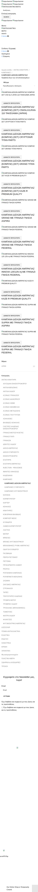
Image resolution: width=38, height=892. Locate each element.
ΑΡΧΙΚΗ (5, 808)
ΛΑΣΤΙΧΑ (6, 530)
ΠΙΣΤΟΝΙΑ (7, 561)
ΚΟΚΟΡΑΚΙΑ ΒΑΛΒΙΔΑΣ (12, 514)
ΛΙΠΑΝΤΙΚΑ (6, 651)
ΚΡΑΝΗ (4, 647)
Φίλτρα (6, 82)
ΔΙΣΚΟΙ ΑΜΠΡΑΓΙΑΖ (10, 448)
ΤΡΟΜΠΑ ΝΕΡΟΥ (9, 600)
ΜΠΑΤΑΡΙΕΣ (6, 779)
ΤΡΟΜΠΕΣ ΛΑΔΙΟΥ (10, 604)
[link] (19, 851)
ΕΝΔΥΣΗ (5, 639)
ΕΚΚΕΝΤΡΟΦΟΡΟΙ (10, 456)
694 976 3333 (6, 837)
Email (4, 686)
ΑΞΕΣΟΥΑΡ (6, 627)
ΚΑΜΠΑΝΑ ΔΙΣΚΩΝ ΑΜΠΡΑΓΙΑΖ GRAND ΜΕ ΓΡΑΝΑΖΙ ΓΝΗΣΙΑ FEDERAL (18, 244)
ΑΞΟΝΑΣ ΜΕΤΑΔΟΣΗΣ (11, 411)
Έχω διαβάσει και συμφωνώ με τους (18, 703)
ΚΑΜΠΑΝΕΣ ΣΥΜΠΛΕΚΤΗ (14, 487)
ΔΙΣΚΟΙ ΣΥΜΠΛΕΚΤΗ (11, 452)
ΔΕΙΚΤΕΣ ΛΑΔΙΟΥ (9, 444)
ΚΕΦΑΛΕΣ (7, 507)
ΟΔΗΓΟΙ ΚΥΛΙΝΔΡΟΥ (11, 549)
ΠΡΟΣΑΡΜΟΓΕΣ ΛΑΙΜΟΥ (12, 565)
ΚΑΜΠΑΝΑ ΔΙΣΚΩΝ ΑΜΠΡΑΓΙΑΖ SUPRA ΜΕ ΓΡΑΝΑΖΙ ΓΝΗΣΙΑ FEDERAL (18, 349)
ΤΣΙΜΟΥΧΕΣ (7, 612)
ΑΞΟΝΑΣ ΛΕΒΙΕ (9, 403)
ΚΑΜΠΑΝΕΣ (7, 479)
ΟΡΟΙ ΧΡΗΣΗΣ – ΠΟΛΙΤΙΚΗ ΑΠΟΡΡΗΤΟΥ (17, 812)
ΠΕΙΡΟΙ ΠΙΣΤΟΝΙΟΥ (10, 557)
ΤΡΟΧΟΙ (5, 666)
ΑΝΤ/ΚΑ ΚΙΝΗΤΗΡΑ (9, 380)
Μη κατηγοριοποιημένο (10, 655)
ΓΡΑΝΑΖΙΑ (7, 440)
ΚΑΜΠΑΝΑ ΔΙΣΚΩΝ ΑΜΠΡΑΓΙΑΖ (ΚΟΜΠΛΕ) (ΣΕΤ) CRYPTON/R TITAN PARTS (18, 137)
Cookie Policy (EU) (8, 824)
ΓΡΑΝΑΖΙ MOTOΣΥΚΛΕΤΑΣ (13, 433)
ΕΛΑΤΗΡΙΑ (7, 460)
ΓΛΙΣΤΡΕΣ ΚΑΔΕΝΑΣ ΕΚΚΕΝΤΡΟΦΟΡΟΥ (11, 428)
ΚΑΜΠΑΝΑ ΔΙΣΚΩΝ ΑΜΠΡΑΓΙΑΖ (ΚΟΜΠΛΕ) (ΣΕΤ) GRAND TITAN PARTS (18, 164)
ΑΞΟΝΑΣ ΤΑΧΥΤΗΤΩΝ (11, 415)
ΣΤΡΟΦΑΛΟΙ (8, 588)
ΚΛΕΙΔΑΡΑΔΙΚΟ (7, 798)
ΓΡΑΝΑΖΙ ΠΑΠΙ (8, 436)
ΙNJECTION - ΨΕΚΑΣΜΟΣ (12, 468)
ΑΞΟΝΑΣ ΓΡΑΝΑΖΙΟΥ (11, 395)
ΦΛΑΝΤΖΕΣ (7, 619)
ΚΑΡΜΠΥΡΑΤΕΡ (9, 499)
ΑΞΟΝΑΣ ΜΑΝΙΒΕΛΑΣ (11, 407)
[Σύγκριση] (4, 98)
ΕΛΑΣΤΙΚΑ (6, 635)
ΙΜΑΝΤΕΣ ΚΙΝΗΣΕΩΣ (11, 472)
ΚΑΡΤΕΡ (6, 503)
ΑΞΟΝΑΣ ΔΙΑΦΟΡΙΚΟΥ (11, 399)
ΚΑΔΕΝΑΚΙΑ (7, 475)
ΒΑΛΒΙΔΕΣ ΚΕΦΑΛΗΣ (11, 423)
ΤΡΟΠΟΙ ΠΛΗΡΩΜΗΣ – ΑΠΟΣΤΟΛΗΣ (15, 816)
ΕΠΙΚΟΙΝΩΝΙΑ (7, 820)
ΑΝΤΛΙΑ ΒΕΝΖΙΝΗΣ (10, 387)
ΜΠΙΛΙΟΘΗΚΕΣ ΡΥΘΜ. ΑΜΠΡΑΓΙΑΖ (16, 545)
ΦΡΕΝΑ (4, 794)
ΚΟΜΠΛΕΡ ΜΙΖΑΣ (10, 518)
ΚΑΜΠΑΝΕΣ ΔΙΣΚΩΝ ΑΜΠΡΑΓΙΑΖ (18, 483)
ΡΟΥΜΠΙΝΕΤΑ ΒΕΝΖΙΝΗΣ (12, 577)
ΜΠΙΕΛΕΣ (6, 538)
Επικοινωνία (19, 740)
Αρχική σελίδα (7, 70)
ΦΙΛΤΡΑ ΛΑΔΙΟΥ (9, 616)
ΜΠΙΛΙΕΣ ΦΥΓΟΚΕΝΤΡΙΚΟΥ (13, 542)
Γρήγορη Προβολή (9, 98)
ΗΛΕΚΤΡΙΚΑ (6, 643)
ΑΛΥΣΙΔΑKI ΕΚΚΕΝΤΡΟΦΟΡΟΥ (15, 384)
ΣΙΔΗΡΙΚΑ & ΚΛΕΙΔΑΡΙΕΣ (11, 662)
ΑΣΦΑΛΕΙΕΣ (7, 419)
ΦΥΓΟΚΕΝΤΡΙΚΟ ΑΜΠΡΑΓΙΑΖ (14, 623)
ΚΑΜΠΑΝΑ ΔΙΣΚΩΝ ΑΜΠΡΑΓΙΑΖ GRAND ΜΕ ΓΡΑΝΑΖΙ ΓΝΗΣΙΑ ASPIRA (18, 218)
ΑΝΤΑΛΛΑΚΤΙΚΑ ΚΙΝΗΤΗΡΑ (12, 756)
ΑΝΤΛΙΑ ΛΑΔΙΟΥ (9, 391)
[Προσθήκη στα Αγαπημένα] (15, 98)
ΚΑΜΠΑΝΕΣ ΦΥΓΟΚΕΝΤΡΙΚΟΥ (16, 491)
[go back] (4, 56)
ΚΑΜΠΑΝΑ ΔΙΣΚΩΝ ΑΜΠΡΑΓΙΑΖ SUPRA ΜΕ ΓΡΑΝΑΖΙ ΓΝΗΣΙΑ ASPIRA (18, 322)
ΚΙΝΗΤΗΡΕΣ (7, 510)
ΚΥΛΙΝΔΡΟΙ (7, 522)
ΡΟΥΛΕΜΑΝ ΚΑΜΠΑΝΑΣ (12, 573)
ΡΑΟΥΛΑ (6, 569)
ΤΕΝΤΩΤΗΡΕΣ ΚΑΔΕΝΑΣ (12, 596)
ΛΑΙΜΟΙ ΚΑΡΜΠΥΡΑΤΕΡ (12, 526)
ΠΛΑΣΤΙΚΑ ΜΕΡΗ (8, 658)
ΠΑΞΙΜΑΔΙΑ (7, 553)
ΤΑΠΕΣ (5, 592)
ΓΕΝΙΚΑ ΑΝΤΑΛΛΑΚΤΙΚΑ (11, 631)
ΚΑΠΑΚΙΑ (6, 495)
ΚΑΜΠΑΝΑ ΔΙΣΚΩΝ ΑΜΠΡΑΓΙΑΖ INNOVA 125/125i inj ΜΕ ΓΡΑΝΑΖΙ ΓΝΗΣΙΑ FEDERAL (18, 271)
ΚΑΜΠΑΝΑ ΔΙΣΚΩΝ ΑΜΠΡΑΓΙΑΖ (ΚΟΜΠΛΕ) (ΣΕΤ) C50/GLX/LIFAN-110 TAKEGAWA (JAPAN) (19, 110)
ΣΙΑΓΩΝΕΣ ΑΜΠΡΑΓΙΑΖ (12, 584)
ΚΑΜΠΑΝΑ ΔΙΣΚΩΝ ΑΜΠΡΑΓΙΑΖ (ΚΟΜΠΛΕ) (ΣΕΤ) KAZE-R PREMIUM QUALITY (18, 191)
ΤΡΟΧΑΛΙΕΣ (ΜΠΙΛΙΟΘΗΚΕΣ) (14, 608)
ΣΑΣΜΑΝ (6, 581)
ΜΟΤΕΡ (6, 534)
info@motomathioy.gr (9, 840)
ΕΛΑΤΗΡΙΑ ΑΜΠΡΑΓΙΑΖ (12, 464)
